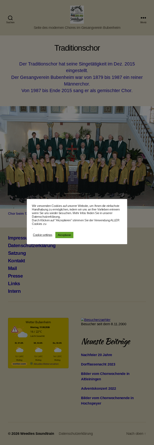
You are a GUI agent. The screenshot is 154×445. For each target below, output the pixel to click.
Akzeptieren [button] (64, 235)
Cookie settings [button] (42, 235)
